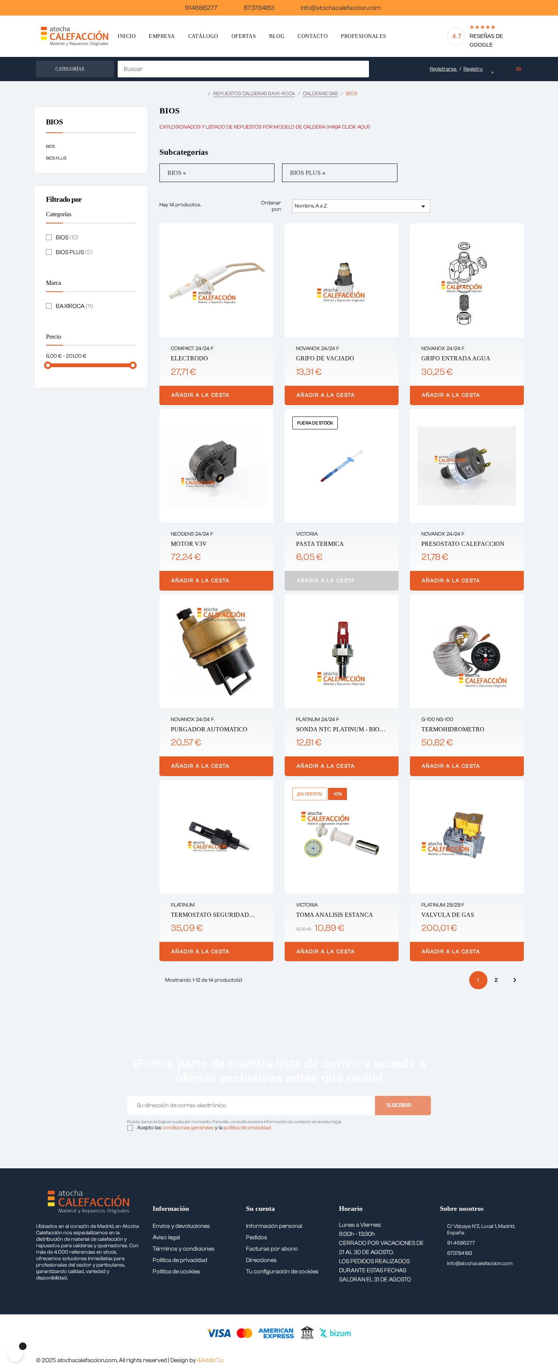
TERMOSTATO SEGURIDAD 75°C (210, 915)
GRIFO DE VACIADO (325, 358)
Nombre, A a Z (361, 206)
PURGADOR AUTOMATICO (209, 729)
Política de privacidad (180, 1260)
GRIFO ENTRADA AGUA (455, 358)
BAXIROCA (74, 306)
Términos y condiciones (183, 1248)
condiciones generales (188, 1128)
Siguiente (514, 980)
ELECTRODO (189, 358)
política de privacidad (247, 1128)
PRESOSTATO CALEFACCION (462, 544)
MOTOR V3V (189, 544)
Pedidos (256, 1237)
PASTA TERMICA (320, 544)
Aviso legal (166, 1237)
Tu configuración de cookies (282, 1271)
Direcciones (261, 1260)
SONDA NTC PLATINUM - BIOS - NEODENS (341, 730)
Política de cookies (176, 1271)
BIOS (54, 122)
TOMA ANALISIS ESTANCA (334, 915)
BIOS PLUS (56, 158)
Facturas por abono (272, 1248)
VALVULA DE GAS (447, 915)
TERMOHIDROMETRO (452, 729)
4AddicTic (210, 1360)
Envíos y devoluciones (181, 1226)
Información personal (274, 1226)
